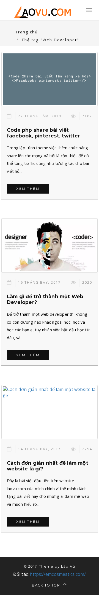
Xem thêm (28, 188)
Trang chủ (26, 32)
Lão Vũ (68, 566)
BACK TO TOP (46, 585)
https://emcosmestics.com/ (58, 574)
